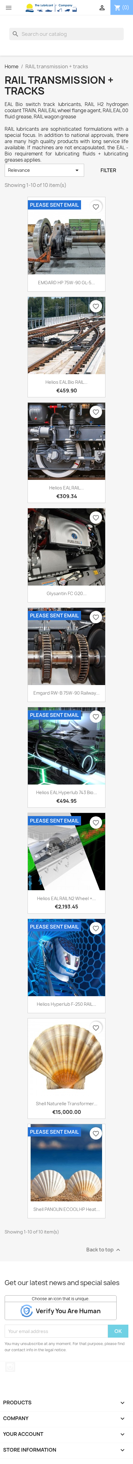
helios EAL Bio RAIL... (66, 382)
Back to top (104, 1250)
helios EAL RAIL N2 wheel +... (66, 898)
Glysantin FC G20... (67, 593)
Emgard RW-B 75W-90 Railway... (66, 693)
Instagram (10, 1367)
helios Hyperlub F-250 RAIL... (66, 1004)
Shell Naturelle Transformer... (66, 1103)
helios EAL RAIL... (66, 488)
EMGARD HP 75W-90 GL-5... (66, 283)
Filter (108, 170)
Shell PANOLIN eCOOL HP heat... (66, 1209)
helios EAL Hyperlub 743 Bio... (66, 792)
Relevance (44, 170)
